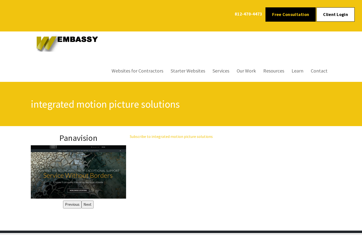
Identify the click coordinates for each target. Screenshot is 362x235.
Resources (273, 71)
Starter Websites (188, 71)
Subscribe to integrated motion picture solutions (171, 136)
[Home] (70, 42)
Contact (319, 71)
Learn (297, 71)
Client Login (335, 14)
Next (87, 204)
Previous (72, 204)
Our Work (246, 71)
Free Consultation (290, 14)
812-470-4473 (248, 14)
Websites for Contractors (137, 71)
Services (221, 71)
